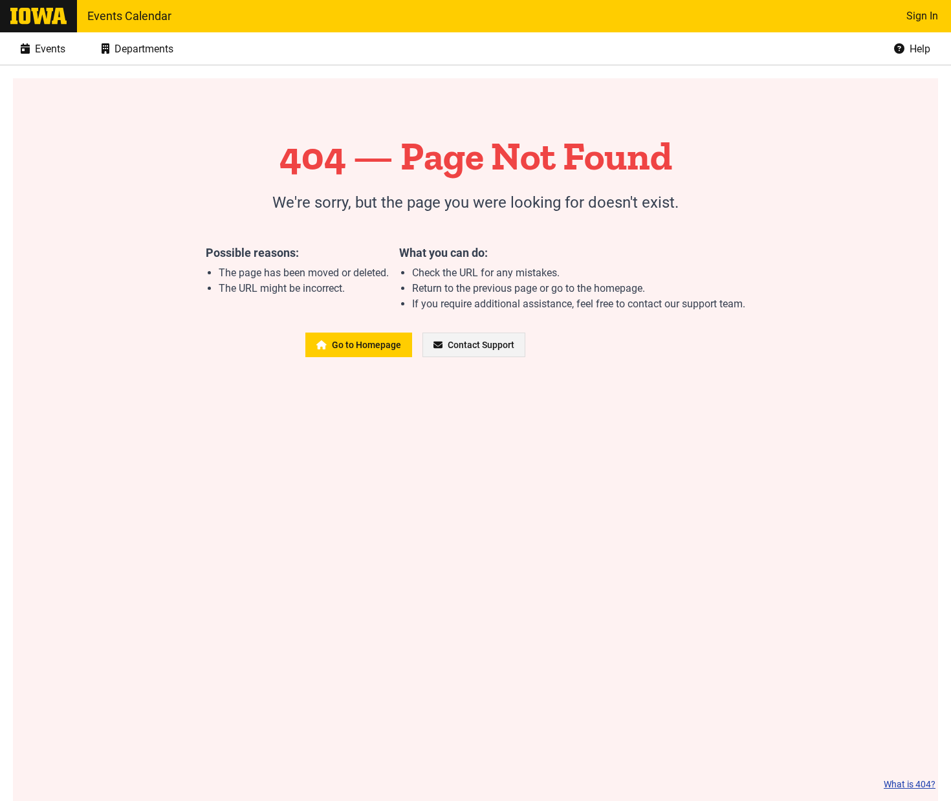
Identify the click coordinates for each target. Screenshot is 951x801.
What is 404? (909, 784)
